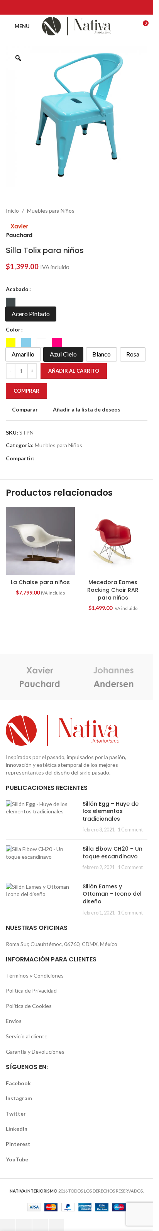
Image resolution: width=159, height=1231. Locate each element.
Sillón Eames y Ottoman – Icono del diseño (112, 894)
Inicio (12, 210)
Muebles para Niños (50, 210)
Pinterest (18, 1144)
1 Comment (130, 830)
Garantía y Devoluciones (35, 1051)
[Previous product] (124, 210)
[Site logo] (76, 25)
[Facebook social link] (52, 7)
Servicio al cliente (26, 1036)
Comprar (26, 391)
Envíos (14, 1021)
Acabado (17, 289)
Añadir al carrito (73, 371)
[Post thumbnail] (41, 816)
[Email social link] (71, 7)
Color (13, 329)
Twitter (16, 1113)
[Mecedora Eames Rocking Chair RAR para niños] (113, 541)
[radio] (10, 302)
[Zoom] (18, 58)
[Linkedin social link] (91, 7)
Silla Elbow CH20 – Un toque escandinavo (112, 852)
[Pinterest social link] (81, 7)
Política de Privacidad (31, 990)
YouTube (17, 1159)
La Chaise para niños (40, 582)
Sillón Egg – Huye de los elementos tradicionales (111, 811)
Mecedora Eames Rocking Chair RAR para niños (113, 589)
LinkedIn (16, 1128)
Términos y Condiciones (35, 975)
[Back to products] (133, 210)
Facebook (18, 1083)
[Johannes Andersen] (114, 677)
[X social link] (62, 7)
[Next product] (142, 210)
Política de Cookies (29, 1006)
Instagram (19, 1098)
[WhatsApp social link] (101, 7)
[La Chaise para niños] (40, 541)
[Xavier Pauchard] (40, 677)
